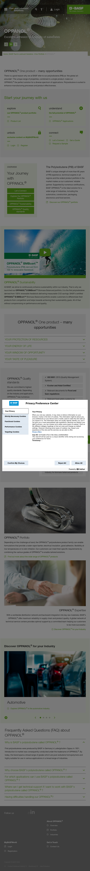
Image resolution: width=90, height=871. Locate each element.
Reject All (62, 463)
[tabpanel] (59, 427)
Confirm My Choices (16, 463)
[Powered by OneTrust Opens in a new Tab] (78, 469)
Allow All (78, 463)
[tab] (15, 411)
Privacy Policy (37, 432)
